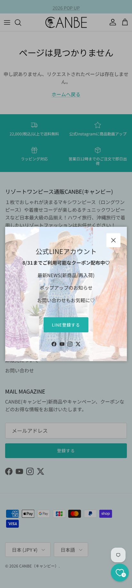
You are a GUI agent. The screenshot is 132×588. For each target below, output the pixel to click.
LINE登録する (66, 325)
